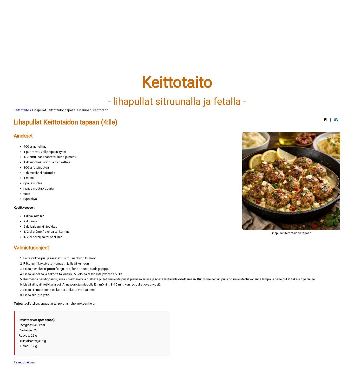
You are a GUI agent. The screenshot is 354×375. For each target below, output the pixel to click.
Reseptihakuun (24, 362)
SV (336, 120)
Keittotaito (21, 110)
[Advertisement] (158, 40)
